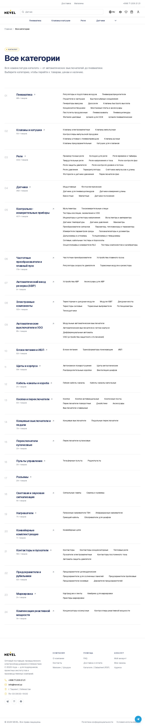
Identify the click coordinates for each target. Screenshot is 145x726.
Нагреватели (24, 513)
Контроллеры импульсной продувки (80, 134)
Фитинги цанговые (72, 117)
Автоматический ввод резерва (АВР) (31, 284)
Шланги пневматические (120, 117)
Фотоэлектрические (91, 187)
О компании (58, 658)
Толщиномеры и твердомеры (106, 236)
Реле (83, 20)
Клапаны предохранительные (77, 143)
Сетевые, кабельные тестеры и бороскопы (83, 240)
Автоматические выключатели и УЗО (29, 325)
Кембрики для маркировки (100, 593)
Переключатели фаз (109, 174)
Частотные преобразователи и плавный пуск (29, 262)
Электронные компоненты (25, 304)
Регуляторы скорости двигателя (79, 265)
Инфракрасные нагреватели (109, 513)
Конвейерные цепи (72, 530)
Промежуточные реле (73, 156)
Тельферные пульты (72, 460)
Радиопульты (94, 460)
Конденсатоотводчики (74, 108)
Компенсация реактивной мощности (33, 613)
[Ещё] (115, 20)
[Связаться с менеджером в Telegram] (138, 719)
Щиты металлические (107, 365)
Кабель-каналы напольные (103, 383)
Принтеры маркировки (73, 598)
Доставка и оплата (93, 663)
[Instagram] (14, 701)
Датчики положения (104, 196)
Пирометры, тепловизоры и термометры (114, 226)
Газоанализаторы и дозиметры (114, 231)
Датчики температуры (74, 222)
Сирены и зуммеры (95, 492)
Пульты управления (29, 461)
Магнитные (84, 196)
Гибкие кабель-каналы (74, 383)
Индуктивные (69, 187)
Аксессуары (118, 403)
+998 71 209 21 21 (131, 3)
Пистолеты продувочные (75, 112)
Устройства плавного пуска (110, 257)
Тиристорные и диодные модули (79, 301)
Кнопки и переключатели (32, 399)
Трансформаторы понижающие (98, 349)
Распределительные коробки (77, 370)
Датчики (100, 20)
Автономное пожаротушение (77, 365)
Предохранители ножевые (75, 581)
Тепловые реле (121, 550)
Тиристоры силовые (72, 306)
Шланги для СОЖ (94, 117)
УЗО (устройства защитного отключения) (83, 337)
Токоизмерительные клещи (95, 208)
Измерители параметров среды (78, 231)
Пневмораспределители (114, 94)
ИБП (120, 349)
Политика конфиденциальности (97, 722)
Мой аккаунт (120, 658)
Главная (8, 29)
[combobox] (61, 12)
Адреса (117, 667)
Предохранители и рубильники (28, 574)
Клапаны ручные (112, 139)
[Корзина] (131, 12)
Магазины (79, 3)
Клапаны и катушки (61, 20)
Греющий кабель (71, 517)
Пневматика (35, 20)
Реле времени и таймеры (125, 156)
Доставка (66, 3)
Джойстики (101, 403)
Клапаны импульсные (105, 129)
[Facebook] (21, 701)
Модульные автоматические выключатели (83, 323)
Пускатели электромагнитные (77, 554)
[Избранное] (126, 12)
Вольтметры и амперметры (118, 217)
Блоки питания (70, 349)
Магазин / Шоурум (62, 667)
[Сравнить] (120, 12)
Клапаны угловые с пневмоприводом (81, 139)
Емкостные (68, 196)
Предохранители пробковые (122, 576)
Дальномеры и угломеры (75, 236)
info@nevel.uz (15, 684)
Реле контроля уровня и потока (107, 165)
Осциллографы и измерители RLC (79, 245)
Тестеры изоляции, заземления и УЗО (81, 213)
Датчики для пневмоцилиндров (78, 191)
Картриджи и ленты (72, 593)
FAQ (85, 658)
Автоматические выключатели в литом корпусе (86, 328)
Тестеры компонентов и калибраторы (119, 245)
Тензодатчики (70, 310)
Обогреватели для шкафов (97, 517)
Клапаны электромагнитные (76, 129)
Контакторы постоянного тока (112, 554)
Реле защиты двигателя (75, 165)
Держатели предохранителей (108, 581)
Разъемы (22, 477)
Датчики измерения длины (112, 191)
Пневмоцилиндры (121, 112)
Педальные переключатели (104, 420)
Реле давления (70, 169)
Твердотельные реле (73, 160)
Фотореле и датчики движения (78, 174)
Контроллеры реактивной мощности (112, 610)
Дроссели (93, 103)
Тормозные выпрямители (100, 306)
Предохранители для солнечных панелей (83, 576)
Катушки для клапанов (108, 143)
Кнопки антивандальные (87, 399)
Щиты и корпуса (27, 366)
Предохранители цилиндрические (79, 571)
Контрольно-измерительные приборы (33, 211)
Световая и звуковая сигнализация (30, 495)
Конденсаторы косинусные (76, 610)
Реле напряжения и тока (101, 160)
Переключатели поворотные (77, 403)
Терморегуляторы (91, 169)
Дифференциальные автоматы (78, 332)
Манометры (119, 222)
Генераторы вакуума (73, 103)
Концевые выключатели (74, 420)
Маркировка (24, 594)
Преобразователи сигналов (76, 226)
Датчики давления (99, 222)
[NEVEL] (10, 12)
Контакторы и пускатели (32, 550)
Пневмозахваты (100, 112)
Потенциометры (125, 306)
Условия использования (128, 722)
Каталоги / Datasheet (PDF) (96, 667)
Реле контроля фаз (127, 160)
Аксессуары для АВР (94, 281)
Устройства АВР (71, 281)
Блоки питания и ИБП (30, 350)
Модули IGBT (106, 301)
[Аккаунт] (138, 12)
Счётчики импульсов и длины (120, 169)
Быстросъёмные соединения (104, 99)
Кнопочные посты (112, 399)
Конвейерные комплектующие (27, 532)
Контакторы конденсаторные (94, 550)
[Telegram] (7, 701)
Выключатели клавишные (75, 408)
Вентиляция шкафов (107, 370)
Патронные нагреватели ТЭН (76, 513)
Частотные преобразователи (77, 257)
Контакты (57, 663)
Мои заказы (120, 663)
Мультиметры (69, 208)
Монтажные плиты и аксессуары (106, 108)
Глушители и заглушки (74, 99)
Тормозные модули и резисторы (116, 265)
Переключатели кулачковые (27, 443)
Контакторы (68, 550)
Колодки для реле (98, 156)
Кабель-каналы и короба (32, 383)
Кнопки (66, 399)
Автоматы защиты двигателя (77, 559)
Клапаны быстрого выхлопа (116, 103)
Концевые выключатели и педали (33, 423)
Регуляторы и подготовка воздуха (80, 94)
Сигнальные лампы (72, 492)
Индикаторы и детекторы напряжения (81, 217)
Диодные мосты (125, 301)
